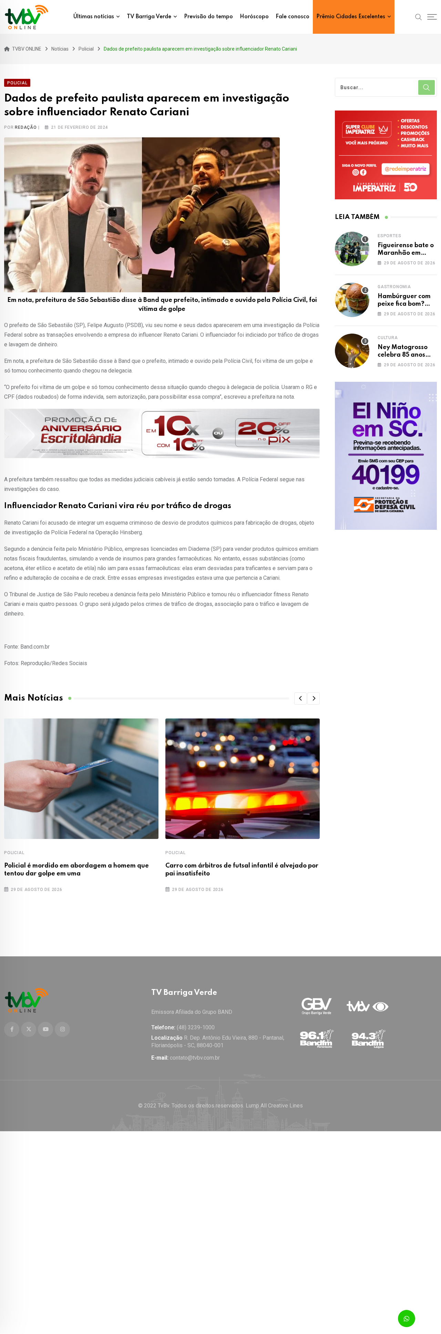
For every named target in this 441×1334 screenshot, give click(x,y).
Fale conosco (292, 17)
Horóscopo (254, 17)
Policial (14, 852)
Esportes (389, 235)
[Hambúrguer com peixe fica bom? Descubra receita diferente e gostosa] (352, 300)
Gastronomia (394, 286)
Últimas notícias (93, 17)
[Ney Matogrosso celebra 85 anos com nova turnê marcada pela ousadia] (352, 351)
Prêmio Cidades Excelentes (350, 17)
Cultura (388, 337)
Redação (26, 127)
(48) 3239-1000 (196, 1027)
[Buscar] (418, 16)
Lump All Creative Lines (274, 1105)
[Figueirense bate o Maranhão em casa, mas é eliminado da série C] (352, 249)
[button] (300, 698)
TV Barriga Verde (149, 17)
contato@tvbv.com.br (195, 1057)
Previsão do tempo (208, 17)
